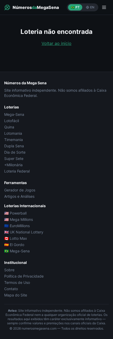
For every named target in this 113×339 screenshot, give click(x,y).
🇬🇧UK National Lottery (23, 232)
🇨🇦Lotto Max (15, 238)
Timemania (13, 139)
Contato (11, 288)
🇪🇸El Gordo (14, 244)
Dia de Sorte (14, 152)
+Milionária (13, 165)
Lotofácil (11, 120)
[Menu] (104, 7)
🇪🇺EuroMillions (17, 225)
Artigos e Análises (19, 196)
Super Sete (13, 158)
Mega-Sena (14, 114)
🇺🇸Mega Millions (18, 219)
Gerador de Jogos (19, 190)
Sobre (9, 270)
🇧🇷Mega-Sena (17, 251)
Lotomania (13, 133)
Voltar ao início (56, 43)
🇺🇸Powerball (15, 213)
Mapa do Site (15, 295)
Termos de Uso (17, 282)
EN (92, 7)
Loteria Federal (17, 171)
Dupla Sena (14, 146)
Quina (9, 127)
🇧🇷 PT (75, 7)
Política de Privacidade (24, 276)
